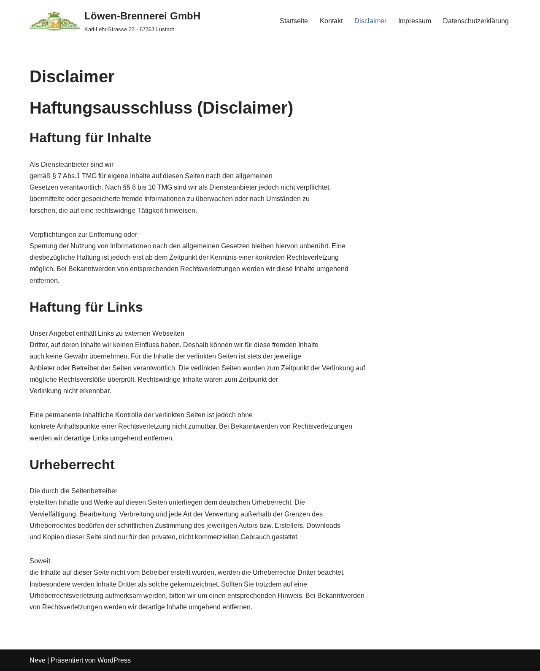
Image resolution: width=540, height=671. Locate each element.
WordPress (114, 660)
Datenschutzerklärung (476, 20)
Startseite (294, 20)
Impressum (414, 20)
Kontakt (331, 20)
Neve (38, 660)
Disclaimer (370, 20)
